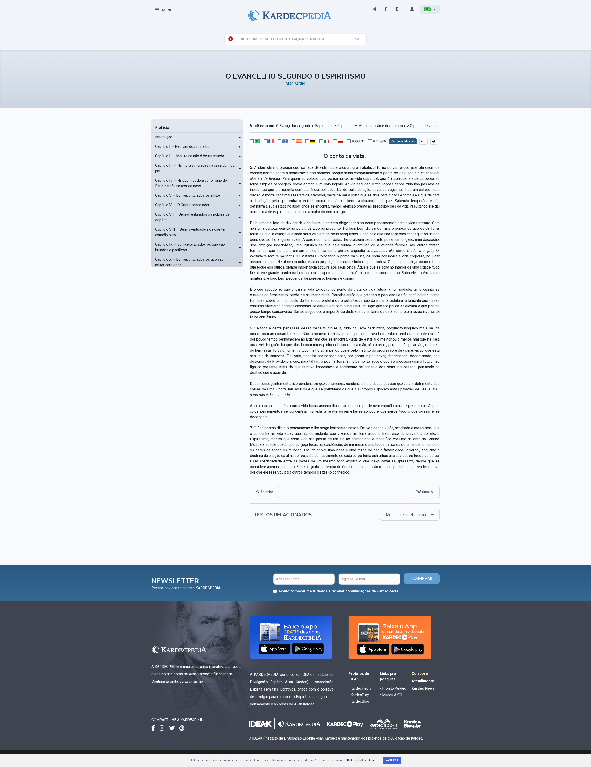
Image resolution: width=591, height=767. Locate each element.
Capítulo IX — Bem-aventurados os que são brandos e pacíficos (190, 247)
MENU (166, 10)
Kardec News (423, 688)
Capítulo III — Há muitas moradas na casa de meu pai (195, 168)
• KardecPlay (358, 695)
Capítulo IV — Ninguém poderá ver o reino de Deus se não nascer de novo (191, 183)
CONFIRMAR (421, 578)
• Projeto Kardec (393, 688)
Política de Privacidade (361, 760)
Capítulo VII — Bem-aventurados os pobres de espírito (192, 217)
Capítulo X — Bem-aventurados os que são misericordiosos (189, 262)
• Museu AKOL (391, 695)
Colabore (420, 673)
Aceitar (392, 760)
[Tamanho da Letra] (423, 141)
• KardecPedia (359, 688)
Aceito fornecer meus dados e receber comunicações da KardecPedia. (339, 591)
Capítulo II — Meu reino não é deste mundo (189, 156)
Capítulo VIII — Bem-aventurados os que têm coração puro (191, 232)
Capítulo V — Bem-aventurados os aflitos (188, 195)
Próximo (423, 492)
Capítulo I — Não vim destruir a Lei (182, 146)
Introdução (163, 137)
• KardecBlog (358, 701)
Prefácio (162, 127)
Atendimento (423, 681)
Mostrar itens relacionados (408, 515)
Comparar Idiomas (403, 141)
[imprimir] (433, 141)
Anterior (266, 492)
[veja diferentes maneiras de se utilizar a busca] (230, 39)
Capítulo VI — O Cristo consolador (182, 205)
